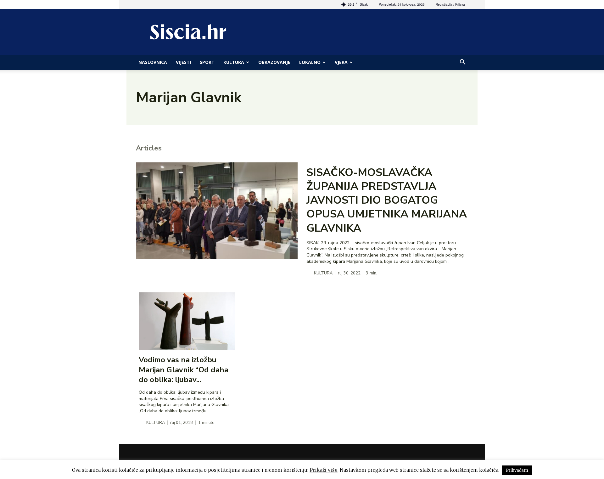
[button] (462, 63)
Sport (207, 62)
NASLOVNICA (152, 62)
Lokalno (310, 62)
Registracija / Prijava (450, 4)
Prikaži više (324, 470)
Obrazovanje (274, 62)
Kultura (233, 62)
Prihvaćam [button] (517, 470)
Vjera (341, 62)
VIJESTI (183, 62)
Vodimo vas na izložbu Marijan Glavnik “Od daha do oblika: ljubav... (183, 369)
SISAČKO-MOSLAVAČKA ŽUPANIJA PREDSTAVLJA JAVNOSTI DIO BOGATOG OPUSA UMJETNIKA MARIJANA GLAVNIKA (386, 200)
